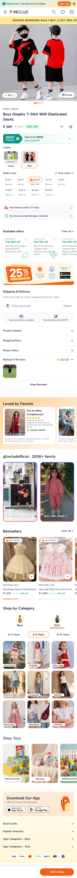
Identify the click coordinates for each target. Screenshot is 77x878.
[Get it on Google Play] (39, 810)
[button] (38, 139)
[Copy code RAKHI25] (25, 239)
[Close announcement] (74, 3)
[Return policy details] (71, 215)
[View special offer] (38, 273)
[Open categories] (5, 12)
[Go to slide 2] (39, 102)
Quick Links (10, 823)
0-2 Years (14, 634)
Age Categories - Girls (16, 846)
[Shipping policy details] (71, 207)
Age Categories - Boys (17, 839)
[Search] (54, 12)
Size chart (64, 173)
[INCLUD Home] (19, 12)
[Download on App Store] (16, 810)
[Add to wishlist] (61, 126)
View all (66, 231)
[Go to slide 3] (41, 102)
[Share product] (70, 126)
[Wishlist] (63, 12)
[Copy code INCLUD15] (54, 239)
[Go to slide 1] (35, 102)
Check (68, 305)
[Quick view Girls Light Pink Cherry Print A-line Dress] (67, 576)
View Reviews (38, 384)
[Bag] (72, 12)
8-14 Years (63, 634)
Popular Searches (13, 831)
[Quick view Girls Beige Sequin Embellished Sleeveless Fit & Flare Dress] (31, 576)
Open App (64, 3)
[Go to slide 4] (43, 102)
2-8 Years (38, 634)
